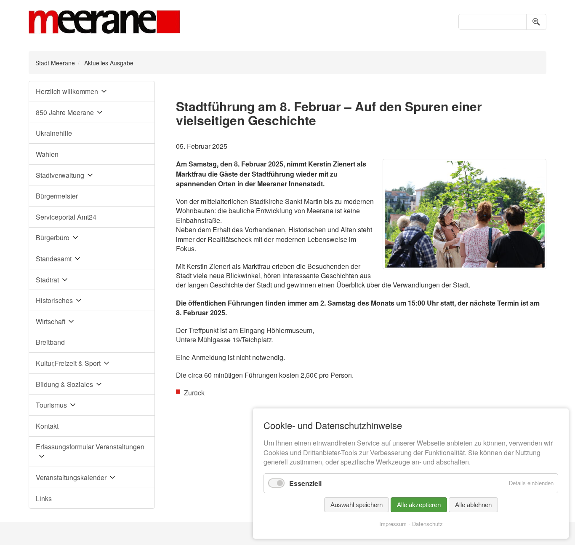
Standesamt (54, 258)
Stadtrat (47, 280)
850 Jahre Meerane (65, 112)
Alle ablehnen (473, 504)
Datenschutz (427, 524)
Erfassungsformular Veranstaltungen (90, 446)
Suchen (536, 22)
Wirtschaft (50, 321)
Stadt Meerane (55, 63)
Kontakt (47, 426)
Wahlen (47, 154)
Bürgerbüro (52, 237)
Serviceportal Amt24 (66, 217)
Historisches (54, 300)
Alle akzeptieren (419, 504)
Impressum (393, 524)
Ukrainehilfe (54, 133)
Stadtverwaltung (60, 175)
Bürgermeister (57, 196)
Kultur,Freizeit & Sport (68, 363)
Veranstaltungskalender (71, 477)
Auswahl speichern (356, 504)
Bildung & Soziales (64, 384)
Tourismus (51, 405)
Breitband (50, 342)
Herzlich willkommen (67, 91)
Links (44, 498)
